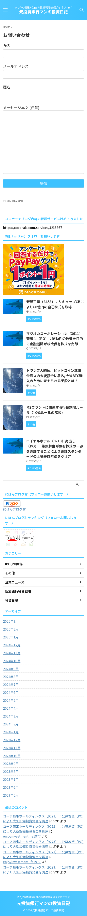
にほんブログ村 (14, 509)
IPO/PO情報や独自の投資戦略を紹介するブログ (43, 897)
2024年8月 (11, 676)
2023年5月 (11, 795)
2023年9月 (11, 763)
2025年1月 (11, 637)
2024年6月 (11, 692)
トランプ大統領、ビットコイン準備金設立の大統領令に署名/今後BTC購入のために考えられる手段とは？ (54, 375)
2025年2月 (11, 629)
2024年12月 (11, 644)
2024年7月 (11, 684)
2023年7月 (11, 779)
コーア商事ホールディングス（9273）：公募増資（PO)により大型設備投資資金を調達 (43, 818)
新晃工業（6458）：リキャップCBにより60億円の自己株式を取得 (55, 304)
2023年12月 (11, 739)
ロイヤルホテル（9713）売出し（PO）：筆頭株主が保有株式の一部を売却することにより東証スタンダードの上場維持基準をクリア (54, 448)
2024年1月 (11, 731)
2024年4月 (11, 708)
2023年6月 (11, 787)
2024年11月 (11, 652)
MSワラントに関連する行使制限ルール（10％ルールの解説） (54, 410)
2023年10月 (11, 755)
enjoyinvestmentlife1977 (22, 836)
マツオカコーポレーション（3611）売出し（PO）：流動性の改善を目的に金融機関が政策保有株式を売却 (54, 338)
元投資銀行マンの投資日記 (43, 12)
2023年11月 (11, 747)
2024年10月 (11, 660)
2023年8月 (11, 771)
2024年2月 (11, 724)
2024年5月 (11, 700)
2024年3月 (11, 716)
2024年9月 (11, 668)
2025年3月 (11, 621)
